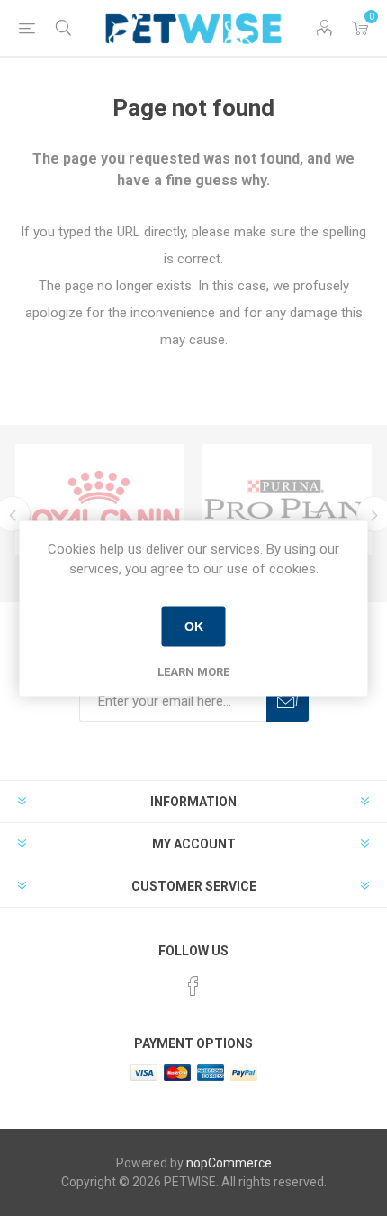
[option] (100, 499)
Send (287, 700)
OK (193, 626)
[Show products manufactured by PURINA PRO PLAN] (287, 499)
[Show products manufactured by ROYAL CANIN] (99, 499)
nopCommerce (229, 1163)
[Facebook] (193, 986)
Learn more (194, 671)
